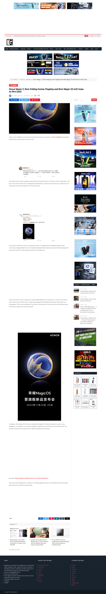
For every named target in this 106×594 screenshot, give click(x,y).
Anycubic (74, 577)
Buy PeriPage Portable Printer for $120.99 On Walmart (31, 478)
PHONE (29, 49)
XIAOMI (93, 284)
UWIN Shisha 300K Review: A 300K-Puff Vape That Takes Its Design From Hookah (30, 36)
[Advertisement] (53, 22)
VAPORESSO (41, 567)
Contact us (6, 572)
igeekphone (14, 592)
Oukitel (73, 581)
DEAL (92, 49)
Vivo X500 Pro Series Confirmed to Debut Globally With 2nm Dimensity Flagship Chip (60, 542)
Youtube (6, 582)
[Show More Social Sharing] (41, 99)
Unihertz (74, 573)
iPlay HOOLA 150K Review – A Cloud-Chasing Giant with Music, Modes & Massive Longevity (88, 320)
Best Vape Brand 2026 (70, 49)
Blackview (74, 569)
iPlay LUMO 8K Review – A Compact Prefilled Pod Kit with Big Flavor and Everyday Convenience (88, 309)
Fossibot (74, 571)
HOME (6, 49)
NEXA (39, 573)
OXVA (39, 571)
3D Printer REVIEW (85, 284)
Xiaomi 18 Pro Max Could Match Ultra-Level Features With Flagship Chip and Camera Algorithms (39, 542)
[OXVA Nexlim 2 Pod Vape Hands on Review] (76, 298)
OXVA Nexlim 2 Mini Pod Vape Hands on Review (88, 292)
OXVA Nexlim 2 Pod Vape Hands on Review (88, 300)
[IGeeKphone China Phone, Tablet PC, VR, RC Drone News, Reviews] (9, 42)
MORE (86, 49)
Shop (96, 49)
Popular (77, 284)
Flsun (73, 575)
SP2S (39, 577)
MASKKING (40, 575)
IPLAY (39, 579)
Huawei (13, 85)
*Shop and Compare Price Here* (12, 579)
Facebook (6, 581)
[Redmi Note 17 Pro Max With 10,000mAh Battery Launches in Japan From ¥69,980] (18, 533)
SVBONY (74, 565)
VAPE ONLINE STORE (43, 565)
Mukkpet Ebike (75, 583)
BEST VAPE (58, 49)
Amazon (23, 49)
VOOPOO (40, 569)
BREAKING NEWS (14, 49)
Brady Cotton (18, 95)
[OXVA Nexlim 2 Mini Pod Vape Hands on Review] (76, 290)
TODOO (40, 581)
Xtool (73, 579)
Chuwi (73, 567)
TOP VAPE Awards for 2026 (40, 49)
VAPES (51, 49)
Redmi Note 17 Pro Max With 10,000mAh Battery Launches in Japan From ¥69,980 (17, 542)
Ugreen (73, 585)
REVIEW (80, 49)
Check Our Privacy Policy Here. (11, 574)
